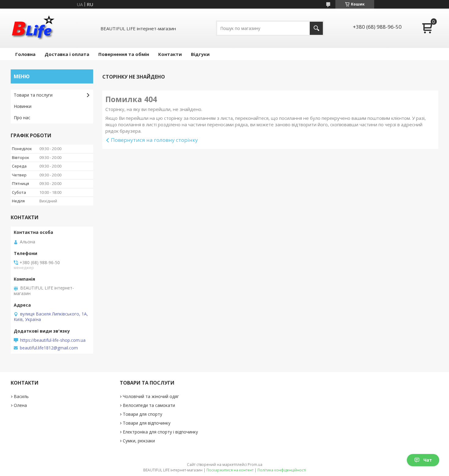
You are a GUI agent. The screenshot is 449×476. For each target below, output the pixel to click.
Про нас (22, 117)
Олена (20, 405)
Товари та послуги (33, 95)
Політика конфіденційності (281, 470)
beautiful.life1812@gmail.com (49, 348)
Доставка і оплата (67, 54)
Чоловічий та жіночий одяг (151, 396)
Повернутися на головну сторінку (154, 139)
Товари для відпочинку (146, 423)
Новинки (22, 106)
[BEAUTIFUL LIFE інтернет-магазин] (33, 28)
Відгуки (200, 54)
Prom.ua (255, 464)
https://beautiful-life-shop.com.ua (53, 340)
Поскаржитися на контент (230, 470)
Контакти (170, 54)
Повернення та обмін (123, 54)
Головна (25, 54)
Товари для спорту (142, 414)
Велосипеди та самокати (149, 405)
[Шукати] (316, 28)
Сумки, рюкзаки (139, 441)
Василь (21, 396)
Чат (427, 460)
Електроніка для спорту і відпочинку (160, 432)
